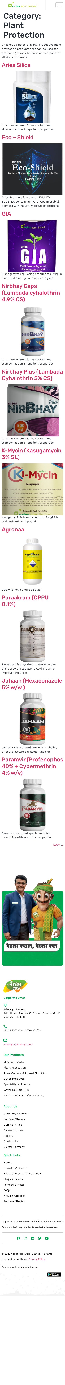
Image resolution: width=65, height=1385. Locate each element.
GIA (6, 214)
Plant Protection (14, 1067)
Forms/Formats (13, 1184)
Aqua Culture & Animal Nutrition (25, 1073)
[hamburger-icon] (59, 4)
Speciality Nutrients (16, 1084)
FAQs (6, 1190)
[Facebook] (18, 1238)
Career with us (13, 1130)
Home (7, 1162)
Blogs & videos (13, 1179)
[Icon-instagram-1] (25, 1238)
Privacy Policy (37, 1259)
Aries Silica (16, 65)
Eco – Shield (18, 137)
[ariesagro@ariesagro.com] (5, 1040)
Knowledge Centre (15, 1168)
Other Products (13, 1078)
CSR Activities (12, 1124)
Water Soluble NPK (16, 1089)
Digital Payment (14, 1146)
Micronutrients (13, 1062)
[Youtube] (47, 1238)
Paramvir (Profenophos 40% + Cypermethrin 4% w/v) (32, 766)
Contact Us (11, 1141)
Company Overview (16, 1113)
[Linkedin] (32, 1238)
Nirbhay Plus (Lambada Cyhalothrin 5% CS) (32, 374)
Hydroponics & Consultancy (22, 1173)
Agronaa (13, 529)
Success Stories (14, 1119)
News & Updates (14, 1195)
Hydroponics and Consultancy (23, 1095)
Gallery (8, 1135)
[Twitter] (40, 1238)
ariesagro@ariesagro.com (18, 1044)
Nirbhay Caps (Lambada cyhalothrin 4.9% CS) (31, 293)
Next (58, 845)
